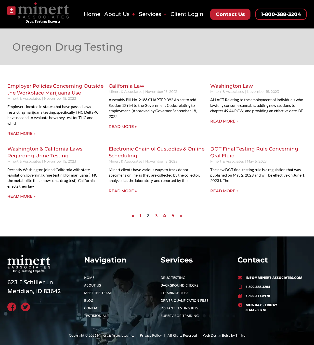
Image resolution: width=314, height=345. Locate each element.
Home (92, 14)
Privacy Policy (151, 335)
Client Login (186, 14)
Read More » (21, 133)
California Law (126, 86)
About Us (117, 14)
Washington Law (231, 86)
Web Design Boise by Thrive (224, 335)
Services (150, 14)
